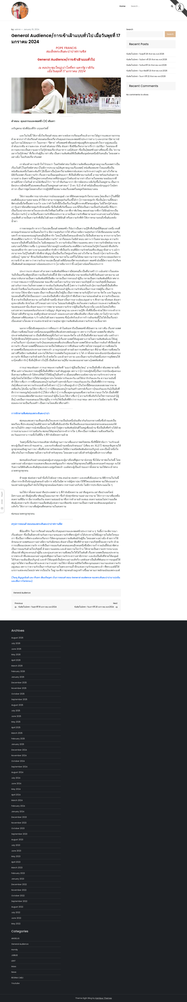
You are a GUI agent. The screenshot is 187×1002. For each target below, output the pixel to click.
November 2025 (18, 688)
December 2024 (19, 749)
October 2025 (18, 693)
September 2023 (19, 834)
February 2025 (18, 738)
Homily (14, 949)
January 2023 (17, 878)
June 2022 (16, 918)
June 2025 (16, 716)
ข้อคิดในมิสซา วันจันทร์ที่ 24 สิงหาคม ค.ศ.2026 (146, 65)
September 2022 (19, 901)
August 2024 (17, 772)
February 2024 (18, 806)
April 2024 (16, 794)
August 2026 (17, 637)
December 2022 (19, 884)
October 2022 (18, 895)
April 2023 (15, 862)
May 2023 (15, 856)
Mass (13, 966)
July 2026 (15, 643)
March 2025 (16, 733)
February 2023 (18, 873)
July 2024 (15, 778)
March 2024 (17, 800)
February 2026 (18, 671)
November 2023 (18, 822)
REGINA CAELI (17, 977)
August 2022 (17, 906)
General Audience (22, 593)
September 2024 (19, 766)
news (13, 972)
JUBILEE (14, 955)
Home (122, 6)
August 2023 (17, 839)
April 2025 (15, 727)
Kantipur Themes (103, 998)
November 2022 (18, 890)
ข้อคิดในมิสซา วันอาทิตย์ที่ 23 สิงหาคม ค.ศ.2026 (146, 70)
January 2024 (17, 811)
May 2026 (16, 654)
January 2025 (17, 744)
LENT (13, 960)
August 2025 (17, 705)
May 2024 (16, 789)
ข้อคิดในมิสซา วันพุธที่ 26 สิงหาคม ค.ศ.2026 (145, 54)
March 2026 (17, 665)
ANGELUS (15, 938)
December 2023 (19, 817)
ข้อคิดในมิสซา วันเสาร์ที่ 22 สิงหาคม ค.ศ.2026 (146, 76)
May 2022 (15, 923)
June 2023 (16, 850)
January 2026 (17, 677)
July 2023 (15, 845)
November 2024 (19, 755)
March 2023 (16, 867)
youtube (15, 983)
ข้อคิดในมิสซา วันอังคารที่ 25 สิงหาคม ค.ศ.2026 (146, 59)
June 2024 (16, 783)
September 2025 (19, 699)
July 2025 (15, 710)
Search (129, 29)
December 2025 (19, 682)
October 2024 (18, 761)
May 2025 (15, 721)
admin (18, 29)
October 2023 (18, 828)
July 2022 (15, 912)
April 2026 (16, 660)
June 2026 (16, 649)
